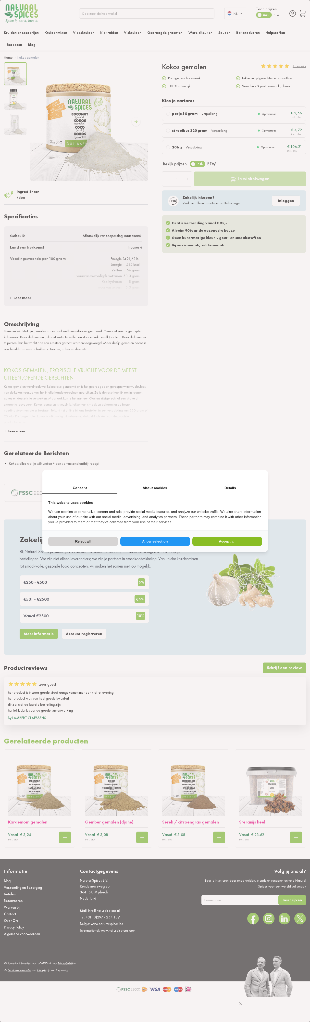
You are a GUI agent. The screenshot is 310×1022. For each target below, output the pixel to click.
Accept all (227, 541)
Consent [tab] (80, 488)
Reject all (83, 541)
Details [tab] (230, 488)
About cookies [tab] (155, 488)
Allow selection (155, 541)
